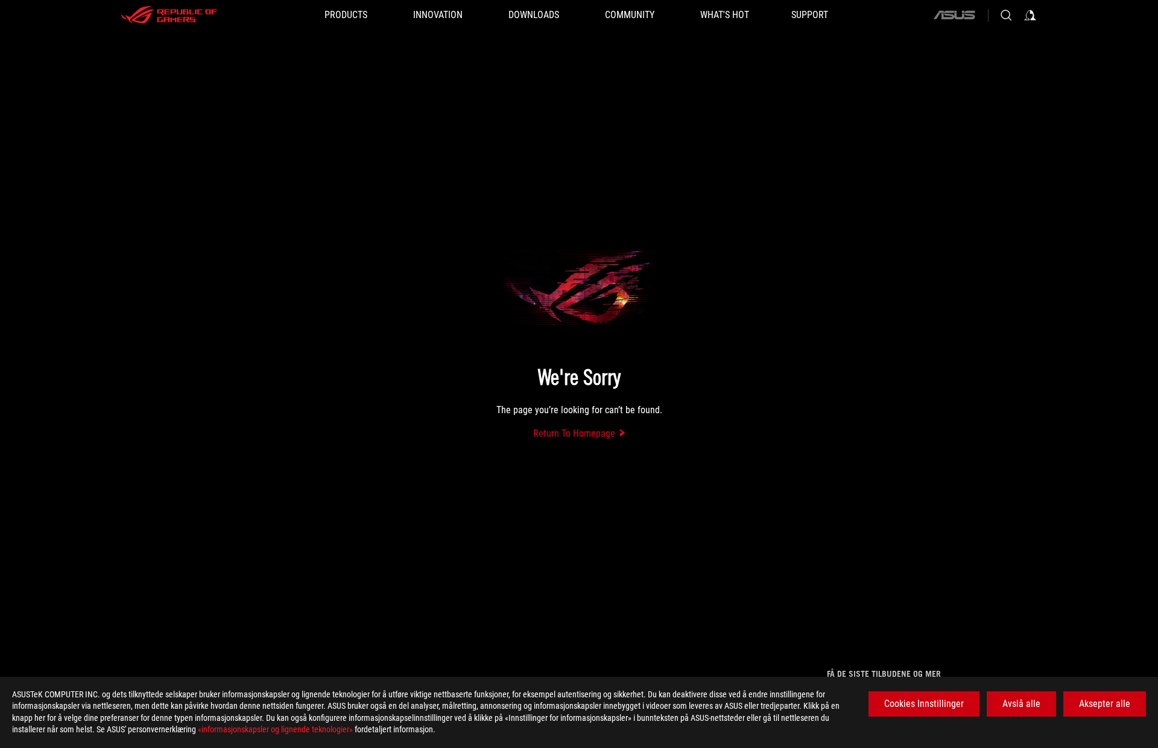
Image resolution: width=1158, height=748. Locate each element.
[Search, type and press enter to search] (1006, 15)
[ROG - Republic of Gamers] (169, 15)
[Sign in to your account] (1030, 15)
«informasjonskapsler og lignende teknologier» (275, 729)
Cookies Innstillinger (924, 703)
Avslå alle (1021, 703)
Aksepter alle (1104, 703)
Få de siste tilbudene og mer (884, 674)
